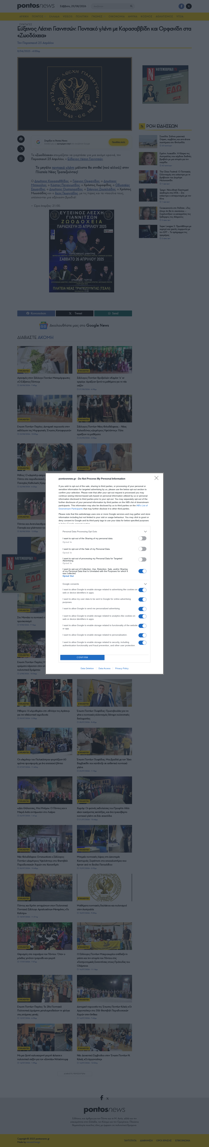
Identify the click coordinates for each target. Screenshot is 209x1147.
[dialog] (104, 573)
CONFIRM (82, 657)
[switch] (142, 538)
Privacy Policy (122, 668)
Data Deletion (87, 668)
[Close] (157, 479)
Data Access (104, 668)
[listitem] (104, 531)
